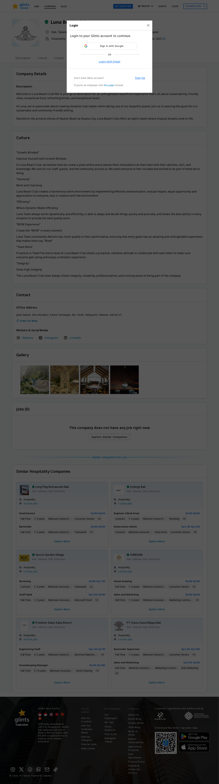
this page (109, 85)
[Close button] (148, 25)
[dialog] (109, 57)
